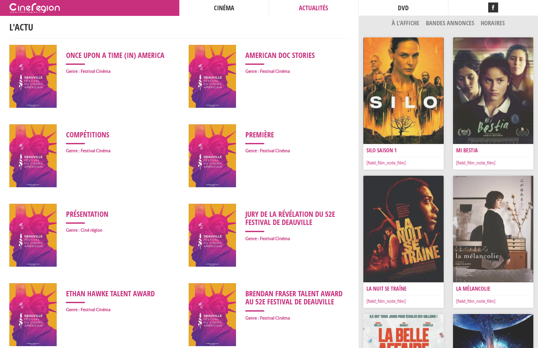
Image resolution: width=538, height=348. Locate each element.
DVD (403, 7)
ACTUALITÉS (313, 7)
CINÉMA (224, 7)
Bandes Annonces (451, 23)
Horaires (493, 23)
